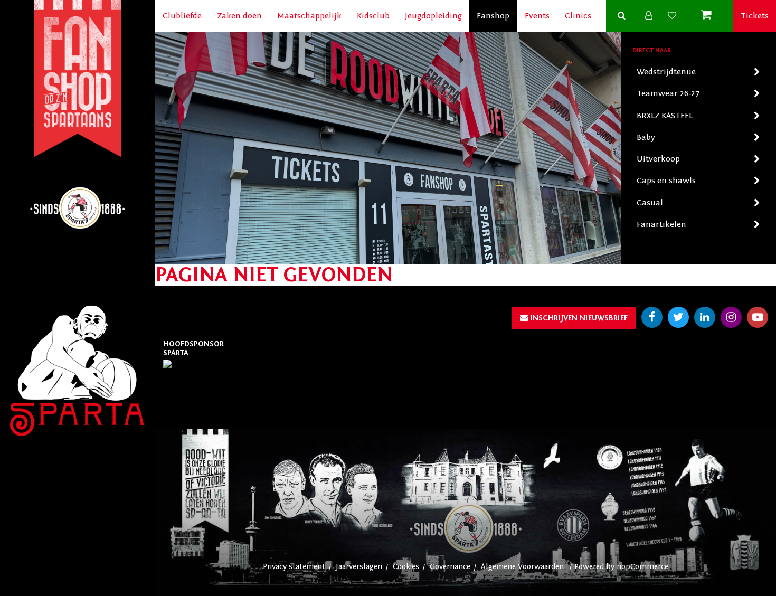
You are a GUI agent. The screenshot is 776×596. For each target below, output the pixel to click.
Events (537, 16)
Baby (646, 137)
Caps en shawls (666, 180)
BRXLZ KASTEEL (665, 115)
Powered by (595, 566)
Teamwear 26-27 (668, 93)
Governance (450, 566)
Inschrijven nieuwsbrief (578, 318)
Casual (650, 202)
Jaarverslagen (359, 566)
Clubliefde (182, 16)
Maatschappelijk (309, 16)
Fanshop (493, 16)
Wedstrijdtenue (666, 72)
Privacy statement (294, 566)
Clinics (578, 16)
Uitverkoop (658, 159)
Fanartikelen (661, 224)
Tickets (755, 16)
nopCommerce (642, 566)
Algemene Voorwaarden (522, 566)
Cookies (406, 566)
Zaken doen (239, 16)
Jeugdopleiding (433, 16)
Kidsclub (373, 16)
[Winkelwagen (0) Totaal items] (708, 16)
